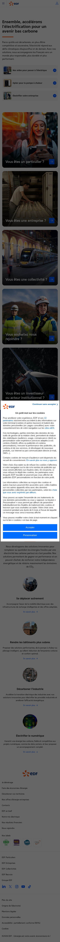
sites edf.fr (49, 428)
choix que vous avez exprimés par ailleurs (30, 491)
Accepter (30, 527)
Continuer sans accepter (44, 404)
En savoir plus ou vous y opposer (41, 460)
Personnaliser (30, 535)
